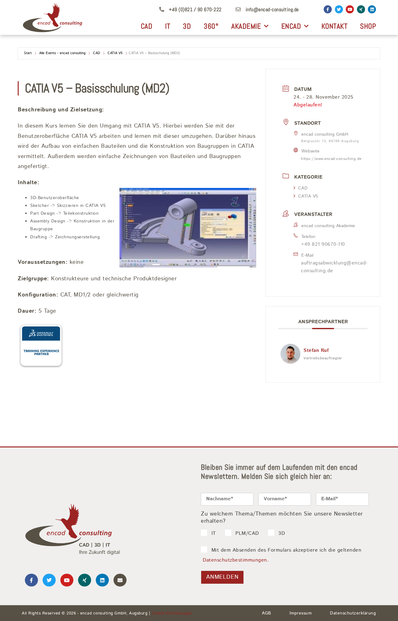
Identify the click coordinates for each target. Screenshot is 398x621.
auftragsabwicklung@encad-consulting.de (334, 266)
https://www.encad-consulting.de (331, 158)
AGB (266, 613)
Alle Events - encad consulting (62, 53)
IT (167, 26)
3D (187, 26)
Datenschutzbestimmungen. (236, 560)
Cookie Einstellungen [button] (172, 613)
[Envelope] (120, 580)
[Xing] (361, 9)
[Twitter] (339, 9)
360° (211, 26)
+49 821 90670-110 (323, 244)
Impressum (300, 613)
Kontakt (335, 26)
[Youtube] (350, 9)
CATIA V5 (115, 53)
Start (28, 53)
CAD (147, 26)
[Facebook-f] (328, 9)
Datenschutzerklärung (353, 613)
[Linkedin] (372, 9)
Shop (368, 26)
